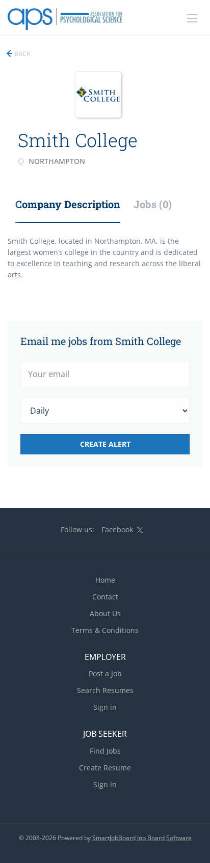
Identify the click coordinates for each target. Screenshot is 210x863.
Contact (105, 596)
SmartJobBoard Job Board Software (142, 837)
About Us (105, 613)
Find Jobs (105, 751)
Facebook (117, 529)
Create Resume (105, 767)
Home (105, 580)
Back (22, 53)
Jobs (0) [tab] (153, 204)
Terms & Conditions (105, 630)
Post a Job (105, 673)
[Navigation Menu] (192, 18)
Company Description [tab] (67, 204)
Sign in (105, 707)
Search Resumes (105, 690)
